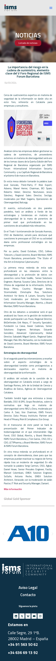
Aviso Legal (28, 587)
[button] (51, 7)
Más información (13, 489)
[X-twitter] (22, 616)
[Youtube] (34, 616)
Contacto (28, 595)
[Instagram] (40, 616)
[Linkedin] (16, 616)
